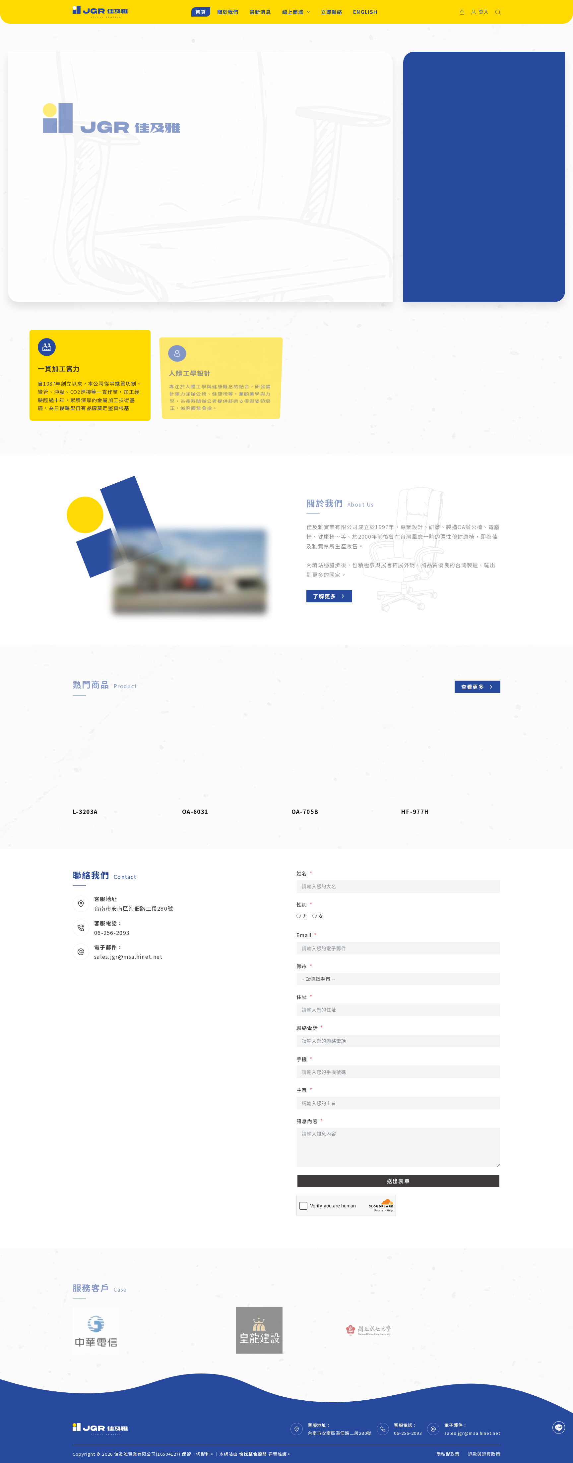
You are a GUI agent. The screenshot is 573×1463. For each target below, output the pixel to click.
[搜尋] (497, 12)
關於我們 (228, 11)
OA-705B (305, 811)
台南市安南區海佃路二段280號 (133, 908)
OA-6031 (195, 811)
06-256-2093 (112, 933)
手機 (301, 1059)
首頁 (200, 11)
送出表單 (398, 1181)
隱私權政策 (448, 1454)
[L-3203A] (122, 753)
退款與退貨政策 (484, 1454)
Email (304, 935)
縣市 (301, 966)
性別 (301, 904)
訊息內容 (307, 1121)
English (365, 11)
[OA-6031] (232, 753)
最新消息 (260, 11)
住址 (301, 996)
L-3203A (85, 811)
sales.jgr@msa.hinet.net (128, 956)
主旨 (301, 1089)
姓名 (301, 873)
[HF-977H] (450, 753)
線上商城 (293, 11)
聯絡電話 (307, 1027)
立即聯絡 (331, 11)
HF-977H (415, 811)
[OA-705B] (341, 753)
